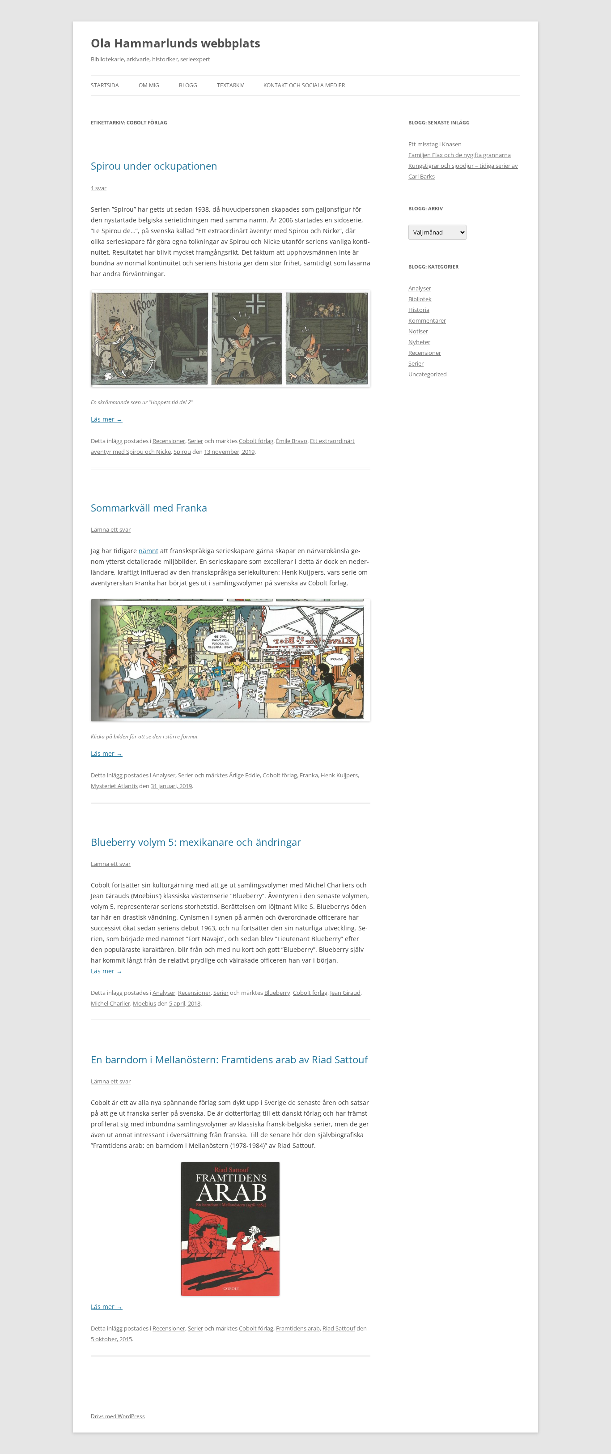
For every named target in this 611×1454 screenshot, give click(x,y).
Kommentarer (427, 320)
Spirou (182, 452)
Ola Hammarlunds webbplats (175, 43)
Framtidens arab (298, 1328)
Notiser (418, 331)
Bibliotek (420, 299)
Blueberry (277, 993)
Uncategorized (427, 374)
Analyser (164, 775)
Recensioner (169, 441)
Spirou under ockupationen (154, 165)
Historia (418, 310)
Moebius (144, 1003)
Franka (309, 775)
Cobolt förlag (256, 441)
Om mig (149, 85)
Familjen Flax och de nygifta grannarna (459, 155)
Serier (195, 441)
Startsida (105, 85)
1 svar (98, 188)
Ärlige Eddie (244, 775)
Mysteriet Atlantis (114, 786)
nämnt (148, 550)
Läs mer (107, 419)
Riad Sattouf (338, 1328)
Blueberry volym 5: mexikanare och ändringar (196, 842)
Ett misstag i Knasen (435, 144)
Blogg (188, 85)
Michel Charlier (110, 1003)
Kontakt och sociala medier (304, 85)
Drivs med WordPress (118, 1416)
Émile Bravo (291, 441)
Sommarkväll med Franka (149, 507)
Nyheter (419, 342)
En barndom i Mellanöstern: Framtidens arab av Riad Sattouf (229, 1059)
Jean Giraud (345, 993)
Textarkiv (230, 85)
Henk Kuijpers (339, 775)
